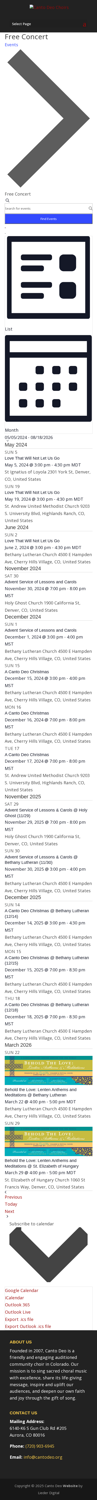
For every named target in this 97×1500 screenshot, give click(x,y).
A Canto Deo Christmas (27, 671)
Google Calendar (21, 1290)
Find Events (48, 219)
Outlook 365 (17, 1305)
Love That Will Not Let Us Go (32, 458)
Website (70, 1485)
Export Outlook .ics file (28, 1326)
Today (11, 1204)
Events (11, 44)
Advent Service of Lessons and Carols (41, 582)
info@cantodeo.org (43, 1457)
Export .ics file (19, 1319)
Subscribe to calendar (31, 1224)
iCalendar (14, 1297)
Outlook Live (18, 1312)
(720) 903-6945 (39, 1446)
